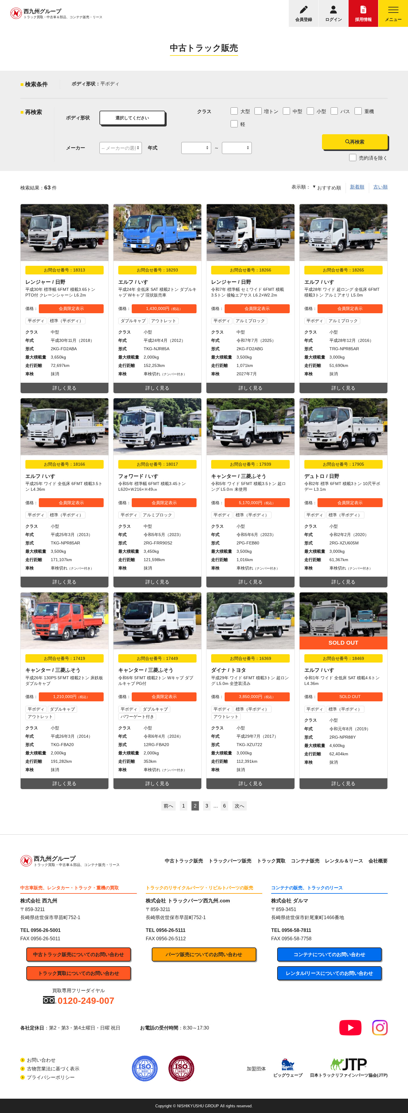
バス (345, 111)
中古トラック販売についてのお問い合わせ (78, 954)
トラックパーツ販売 (229, 860)
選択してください (132, 117)
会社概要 (378, 860)
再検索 (357, 141)
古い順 (380, 186)
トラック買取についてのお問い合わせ (78, 973)
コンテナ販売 (305, 860)
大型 (245, 111)
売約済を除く (373, 157)
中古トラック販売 (184, 860)
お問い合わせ (41, 1060)
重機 (369, 111)
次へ (239, 805)
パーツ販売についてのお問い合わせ (204, 954)
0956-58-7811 (296, 930)
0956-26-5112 (171, 938)
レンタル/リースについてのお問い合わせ (329, 973)
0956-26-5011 (45, 938)
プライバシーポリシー (51, 1077)
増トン (271, 111)
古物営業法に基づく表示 (53, 1068)
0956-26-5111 (170, 930)
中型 (297, 111)
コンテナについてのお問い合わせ (329, 954)
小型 (321, 111)
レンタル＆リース (344, 860)
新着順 (357, 186)
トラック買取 (271, 860)
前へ (168, 805)
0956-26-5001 (46, 930)
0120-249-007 (86, 1000)
